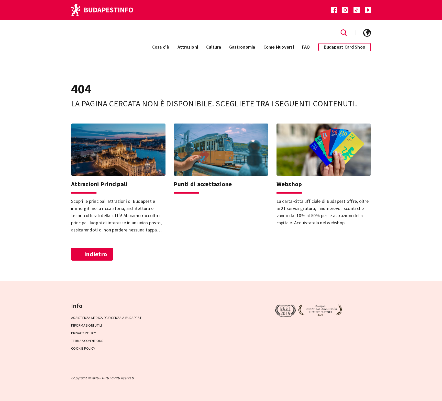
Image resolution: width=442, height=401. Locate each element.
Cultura (213, 47)
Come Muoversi (278, 47)
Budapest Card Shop (345, 47)
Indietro (95, 254)
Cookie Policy (83, 348)
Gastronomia (242, 47)
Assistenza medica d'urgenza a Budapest (106, 317)
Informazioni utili (86, 325)
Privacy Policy (83, 333)
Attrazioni (188, 47)
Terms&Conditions (87, 340)
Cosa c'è (160, 47)
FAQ (306, 47)
